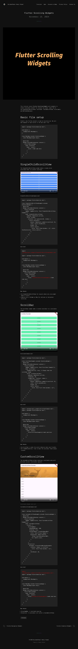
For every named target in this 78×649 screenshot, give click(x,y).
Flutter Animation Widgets (64, 626)
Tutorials (23, 617)
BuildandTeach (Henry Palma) (16, 4)
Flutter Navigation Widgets (14, 626)
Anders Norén (41, 642)
